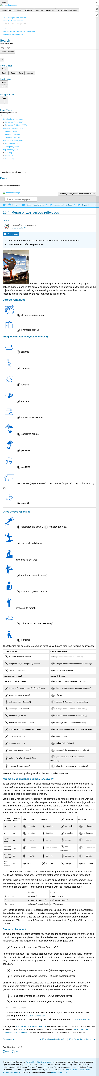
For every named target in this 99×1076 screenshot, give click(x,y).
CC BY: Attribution (35, 1015)
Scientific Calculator (13, 137)
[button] (9, 156)
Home (15, 205)
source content (22, 1032)
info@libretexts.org (59, 1072)
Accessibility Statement (12, 1072)
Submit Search (8, 52)
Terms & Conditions (85, 1070)
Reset (4, 69)
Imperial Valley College (63, 205)
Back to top (7, 1039)
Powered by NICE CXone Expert (39, 1062)
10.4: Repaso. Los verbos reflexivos (31, 1026)
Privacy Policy (71, 1070)
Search (7, 200)
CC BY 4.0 (22, 1029)
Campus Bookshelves (35, 205)
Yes (7, 1052)
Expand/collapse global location (95, 204)
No (16, 1052)
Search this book (7, 43)
